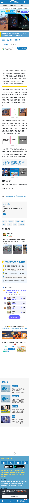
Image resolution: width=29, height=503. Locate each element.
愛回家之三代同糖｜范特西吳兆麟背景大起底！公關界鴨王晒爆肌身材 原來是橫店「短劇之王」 (18, 392)
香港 (15, 224)
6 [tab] (19, 10)
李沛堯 (6, 44)
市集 (8, 470)
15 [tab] (16, 14)
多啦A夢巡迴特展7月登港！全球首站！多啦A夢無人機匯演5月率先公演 (14, 163)
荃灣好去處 (21, 472)
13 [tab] (13, 14)
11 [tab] (17, 12)
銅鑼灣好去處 (5, 472)
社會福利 (3, 476)
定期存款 (26, 8)
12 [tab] (19, 12)
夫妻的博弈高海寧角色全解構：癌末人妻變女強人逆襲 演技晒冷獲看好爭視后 (18, 411)
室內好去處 (15, 396)
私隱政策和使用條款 (21, 492)
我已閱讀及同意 (14, 496)
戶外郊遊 (21, 474)
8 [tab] (12, 12)
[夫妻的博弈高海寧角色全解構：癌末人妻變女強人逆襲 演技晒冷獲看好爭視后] (6, 412)
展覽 (17, 221)
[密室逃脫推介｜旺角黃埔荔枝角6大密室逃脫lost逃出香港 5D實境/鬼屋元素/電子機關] (6, 402)
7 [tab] (11, 12)
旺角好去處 (4, 474)
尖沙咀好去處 (19, 470)
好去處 (5, 221)
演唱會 (5, 5)
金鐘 (4, 214)
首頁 (3, 40)
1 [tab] (11, 10)
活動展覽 (3, 470)
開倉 (12, 470)
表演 (4, 224)
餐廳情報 (17, 40)
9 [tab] (14, 12)
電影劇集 (14, 386)
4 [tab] (16, 10)
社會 (10, 474)
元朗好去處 (13, 472)
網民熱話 (3, 482)
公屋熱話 (13, 8)
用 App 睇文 (23, 48)
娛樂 (13, 416)
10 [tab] (16, 12)
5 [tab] (17, 10)
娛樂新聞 (20, 8)
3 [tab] (14, 10)
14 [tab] (15, 14)
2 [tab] (12, 10)
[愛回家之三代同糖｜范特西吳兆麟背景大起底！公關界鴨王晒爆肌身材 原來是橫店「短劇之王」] (6, 392)
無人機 (11, 221)
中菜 (10, 224)
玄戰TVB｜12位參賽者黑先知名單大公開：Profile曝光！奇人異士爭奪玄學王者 (18, 422)
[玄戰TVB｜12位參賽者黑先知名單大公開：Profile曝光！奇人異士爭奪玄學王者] (6, 422)
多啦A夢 (21, 224)
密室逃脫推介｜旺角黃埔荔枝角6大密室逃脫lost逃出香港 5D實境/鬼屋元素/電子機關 (18, 401)
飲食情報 (9, 40)
